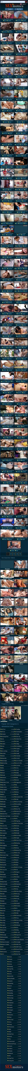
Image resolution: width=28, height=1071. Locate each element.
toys (14, 1038)
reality (21, 922)
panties (24, 110)
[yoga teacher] (7, 678)
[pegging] (7, 697)
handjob (24, 20)
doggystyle (19, 88)
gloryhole (7, 864)
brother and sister (7, 816)
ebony (21, 792)
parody (21, 886)
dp (25, 189)
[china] (7, 688)
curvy (21, 767)
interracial (7, 898)
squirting (14, 990)
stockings (14, 997)
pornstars (21, 905)
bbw (5, 20)
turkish (14, 1046)
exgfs (21, 799)
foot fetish (9, 302)
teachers (14, 1014)
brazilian (7, 811)
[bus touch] (7, 612)
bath (7, 765)
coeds (21, 741)
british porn (7, 813)
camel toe (7, 825)
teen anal (14, 1019)
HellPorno (11, 45)
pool (21, 901)
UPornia (11, 22)
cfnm (7, 840)
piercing (21, 893)
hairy (4, 234)
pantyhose (21, 884)
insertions (7, 896)
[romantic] (7, 564)
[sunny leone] (21, 564)
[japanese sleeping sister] (21, 602)
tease (14, 1017)
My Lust (25, 101)
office (21, 862)
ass (7, 748)
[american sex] (21, 688)
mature (25, 268)
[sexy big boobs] (7, 602)
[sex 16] (7, 659)
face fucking (21, 801)
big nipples (7, 789)
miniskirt (7, 949)
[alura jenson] (7, 593)
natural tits (9, 234)
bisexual (7, 796)
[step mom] (7, 583)
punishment (21, 915)
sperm (14, 985)
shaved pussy (21, 949)
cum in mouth (21, 760)
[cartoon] (21, 669)
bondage (7, 806)
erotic (17, 505)
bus (7, 823)
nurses (21, 857)
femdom (21, 813)
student (14, 1005)
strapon (14, 1000)
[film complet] (21, 621)
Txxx (26, 45)
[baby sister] (21, 631)
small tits (14, 968)
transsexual (14, 1041)
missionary (7, 951)
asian (10, 122)
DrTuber (25, 79)
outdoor (9, 54)
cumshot (23, 99)
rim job (21, 932)
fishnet (21, 825)
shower (14, 959)
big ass (7, 780)
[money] (21, 583)
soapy (14, 971)
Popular (10, 9)
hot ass (7, 886)
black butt (7, 799)
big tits (18, 54)
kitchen (7, 910)
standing (14, 993)
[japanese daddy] (21, 593)
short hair (21, 954)
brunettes (10, 31)
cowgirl (17, 144)
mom (25, 223)
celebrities (19, 347)
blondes (24, 31)
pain (21, 879)
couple (23, 212)
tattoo (21, 494)
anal (17, 189)
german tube (7, 855)
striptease (14, 1002)
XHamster (25, 11)
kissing (7, 908)
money (21, 847)
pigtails (21, 896)
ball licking (7, 763)
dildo (21, 777)
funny (7, 843)
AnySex (11, 56)
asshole (4, 370)
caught (7, 835)
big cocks (19, 20)
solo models (14, 978)
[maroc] (21, 612)
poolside (21, 903)
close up (21, 736)
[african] (21, 659)
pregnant (21, 910)
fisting (25, 505)
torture (14, 1036)
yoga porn (14, 1058)
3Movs (12, 101)
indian (4, 313)
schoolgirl (21, 942)
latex (7, 913)
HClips (26, 22)
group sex (7, 869)
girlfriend (7, 857)
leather (7, 917)
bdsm (7, 770)
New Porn (19, 9)
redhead (21, 291)
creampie (10, 43)
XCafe (12, 90)
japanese (19, 392)
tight (14, 1029)
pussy (21, 246)
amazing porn (7, 736)
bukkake (7, 821)
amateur (18, 65)
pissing (21, 898)
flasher (21, 830)
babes (4, 43)
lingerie (9, 20)
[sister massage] (21, 650)
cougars (8, 381)
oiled (21, 864)
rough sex (21, 934)
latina (10, 415)
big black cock (7, 782)
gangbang (7, 845)
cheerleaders (21, 731)
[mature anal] (7, 640)
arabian (7, 743)
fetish (5, 257)
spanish (14, 981)
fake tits (21, 808)
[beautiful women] (7, 574)
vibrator (14, 1051)
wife (14, 1055)
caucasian (7, 833)
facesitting (21, 804)
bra (7, 808)
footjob (21, 837)
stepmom (10, 313)
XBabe (12, 67)
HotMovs (25, 90)
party (21, 888)
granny (10, 76)
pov (16, 291)
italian (7, 901)
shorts (10, 189)
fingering (10, 370)
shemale (21, 951)
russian (21, 937)
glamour (7, 860)
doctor (21, 780)
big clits (7, 784)
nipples (21, 855)
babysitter (7, 758)
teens (25, 246)
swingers (14, 1010)
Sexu (12, 180)
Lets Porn (11, 203)
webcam (14, 1053)
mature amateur (7, 942)
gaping (7, 847)
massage (7, 934)
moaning (21, 843)
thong (14, 1024)
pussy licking (21, 920)
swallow (14, 1007)
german (7, 852)
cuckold (21, 758)
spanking (14, 983)
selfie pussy (21, 946)
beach (5, 54)
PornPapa (11, 79)
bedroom (7, 777)
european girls (21, 796)
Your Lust (25, 56)
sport (14, 988)
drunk (21, 789)
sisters (14, 961)
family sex (21, 811)
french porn (21, 840)
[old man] (21, 678)
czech (21, 770)
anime (7, 741)
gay (7, 850)
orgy (21, 874)
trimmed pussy (14, 1043)
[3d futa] (21, 697)
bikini (7, 794)
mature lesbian (7, 944)
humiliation (7, 891)
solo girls (14, 976)
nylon (21, 860)
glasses (7, 862)
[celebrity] (7, 669)
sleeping (21, 223)
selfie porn (21, 944)
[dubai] (7, 621)
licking (22, 144)
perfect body (21, 891)
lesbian (7, 920)
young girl (14, 1060)
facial (10, 336)
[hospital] (7, 631)
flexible (21, 833)
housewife (7, 888)
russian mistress (21, 939)
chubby (23, 279)
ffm (12, 167)
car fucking (7, 828)
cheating (21, 729)
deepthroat (23, 528)
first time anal (21, 823)
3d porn (7, 729)
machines (7, 930)
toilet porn (14, 1034)
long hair (7, 927)
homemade (7, 884)
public (21, 913)
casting (7, 830)
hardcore (10, 110)
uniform (14, 1048)
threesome (14, 1026)
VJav (12, 112)
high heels (7, 881)
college (10, 404)
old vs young (21, 867)
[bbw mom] (7, 650)
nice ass (21, 852)
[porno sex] (21, 640)
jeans (7, 905)
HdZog (26, 67)
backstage (7, 760)
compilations (21, 746)
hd (22, 482)
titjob (14, 1031)
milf (24, 88)
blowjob (10, 88)
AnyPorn (11, 11)
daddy (21, 772)
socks (14, 973)
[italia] (21, 574)
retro (19, 426)
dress (21, 787)
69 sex (7, 731)
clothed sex (21, 739)
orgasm (21, 872)
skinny (14, 964)
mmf (7, 954)
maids (7, 932)
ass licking (7, 751)
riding (21, 930)
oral (21, 869)
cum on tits (4, 246)
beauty (7, 775)
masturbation (10, 223)
